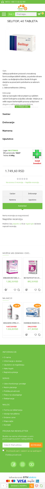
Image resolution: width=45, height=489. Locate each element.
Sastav (12, 194)
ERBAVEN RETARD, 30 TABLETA (12, 278)
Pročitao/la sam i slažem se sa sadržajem (23, 453)
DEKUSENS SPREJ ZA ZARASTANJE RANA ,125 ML (12, 323)
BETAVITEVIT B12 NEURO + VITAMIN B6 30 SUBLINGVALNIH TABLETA (33, 278)
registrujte (30, 224)
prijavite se (16, 224)
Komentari (22, 206)
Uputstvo (32, 200)
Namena (12, 200)
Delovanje (32, 194)
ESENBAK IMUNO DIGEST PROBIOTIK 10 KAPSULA (33, 323)
